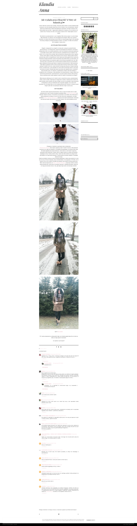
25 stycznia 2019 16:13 (58, 363)
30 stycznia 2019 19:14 (56, 471)
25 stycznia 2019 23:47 (62, 423)
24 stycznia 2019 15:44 (55, 354)
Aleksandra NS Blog (47, 450)
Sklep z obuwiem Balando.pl (50, 97)
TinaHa (43, 407)
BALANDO (60, 331)
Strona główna (62, 7)
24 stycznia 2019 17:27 (50, 371)
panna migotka (46, 479)
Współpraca (75, 7)
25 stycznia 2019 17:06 (51, 407)
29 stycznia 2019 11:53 (57, 464)
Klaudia (44, 486)
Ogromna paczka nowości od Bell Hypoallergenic (89, 116)
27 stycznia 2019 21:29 (57, 450)
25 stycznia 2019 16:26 (50, 393)
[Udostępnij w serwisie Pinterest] (61, 347)
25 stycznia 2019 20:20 (61, 415)
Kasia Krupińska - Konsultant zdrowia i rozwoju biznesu (56, 434)
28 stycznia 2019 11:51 (54, 458)
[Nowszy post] (39, 514)
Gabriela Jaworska (46, 471)
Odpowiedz (44, 358)
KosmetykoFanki (46, 354)
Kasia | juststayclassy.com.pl (49, 423)
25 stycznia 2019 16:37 (49, 399)
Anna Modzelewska (47, 464)
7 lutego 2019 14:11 (50, 486)
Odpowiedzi (45, 361)
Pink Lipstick (45, 458)
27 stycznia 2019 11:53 (51, 443)
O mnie (69, 7)
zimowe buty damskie (71, 93)
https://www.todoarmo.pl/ (49, 415)
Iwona (43, 371)
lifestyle (45, 348)
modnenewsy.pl (49, 491)
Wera (43, 393)
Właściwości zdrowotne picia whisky (89, 88)
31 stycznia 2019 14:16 (55, 479)
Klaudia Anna (46, 7)
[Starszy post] (78, 514)
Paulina (44, 443)
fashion (41, 348)
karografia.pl (132, 524)
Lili (42, 399)
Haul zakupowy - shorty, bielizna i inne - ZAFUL (89, 102)
